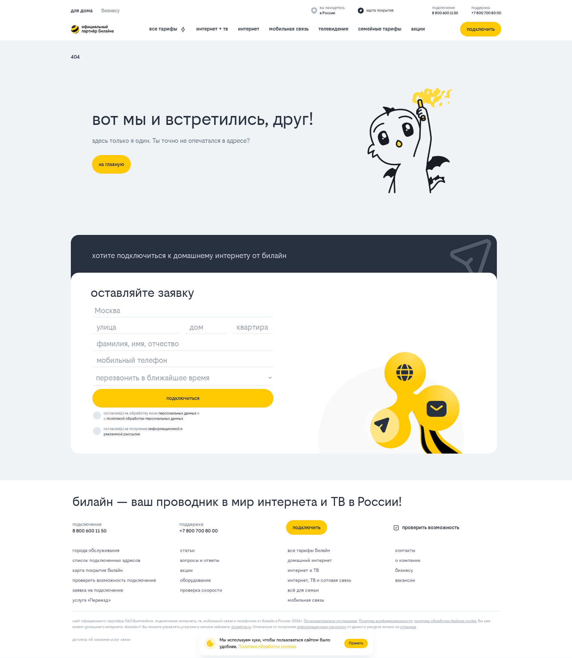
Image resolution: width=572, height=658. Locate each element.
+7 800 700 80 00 (486, 13)
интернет (248, 28)
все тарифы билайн (309, 550)
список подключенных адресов (106, 560)
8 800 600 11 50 (445, 13)
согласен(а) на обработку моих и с (151, 416)
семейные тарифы (379, 28)
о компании (407, 560)
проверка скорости (201, 590)
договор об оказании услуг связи (101, 639)
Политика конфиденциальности (385, 621)
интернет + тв (212, 28)
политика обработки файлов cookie (445, 621)
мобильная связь (289, 28)
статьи (187, 550)
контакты (405, 550)
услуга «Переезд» (91, 600)
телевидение (333, 28)
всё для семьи (303, 590)
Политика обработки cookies (267, 646)
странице (408, 627)
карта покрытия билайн (97, 570)
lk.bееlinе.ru (241, 627)
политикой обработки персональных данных (145, 418)
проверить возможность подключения (114, 580)
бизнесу (404, 570)
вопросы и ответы (199, 560)
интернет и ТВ (303, 570)
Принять (356, 643)
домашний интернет (310, 560)
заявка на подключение (97, 590)
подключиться (183, 398)
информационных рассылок (321, 627)
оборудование (195, 580)
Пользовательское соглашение (330, 621)
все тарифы (163, 28)
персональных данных (177, 413)
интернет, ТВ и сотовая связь (319, 580)
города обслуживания (95, 550)
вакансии (405, 580)
